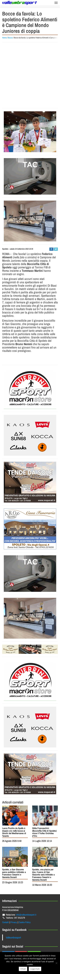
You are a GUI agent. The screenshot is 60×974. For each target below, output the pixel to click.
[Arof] (30, 529)
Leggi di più (35, 969)
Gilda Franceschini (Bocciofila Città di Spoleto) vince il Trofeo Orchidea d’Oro (44, 832)
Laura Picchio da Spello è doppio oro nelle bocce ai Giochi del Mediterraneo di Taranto (14, 832)
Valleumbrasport (13, 937)
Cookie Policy (25, 922)
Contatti (5, 922)
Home (4, 37)
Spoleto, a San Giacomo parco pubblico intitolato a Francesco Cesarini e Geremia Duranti (14, 873)
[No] (56, 963)
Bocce (10, 37)
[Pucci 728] (30, 649)
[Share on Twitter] (56, 249)
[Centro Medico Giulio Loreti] (30, 176)
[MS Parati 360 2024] (30, 482)
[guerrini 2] (30, 388)
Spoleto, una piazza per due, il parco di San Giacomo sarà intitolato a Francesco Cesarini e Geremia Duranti (43, 874)
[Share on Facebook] (51, 249)
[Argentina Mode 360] (30, 435)
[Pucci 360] (30, 221)
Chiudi (23, 969)
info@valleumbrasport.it (26, 914)
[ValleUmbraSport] (19, 3)
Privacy (13, 922)
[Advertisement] (30, 75)
